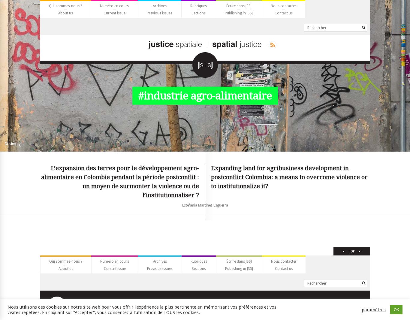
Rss (271, 45)
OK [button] (396, 309)
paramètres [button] (374, 309)
